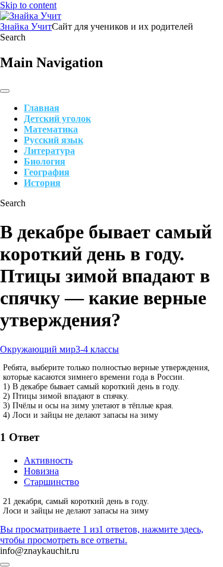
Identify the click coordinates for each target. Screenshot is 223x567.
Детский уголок (57, 119)
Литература (49, 151)
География (47, 172)
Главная (41, 108)
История (42, 183)
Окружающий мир (38, 349)
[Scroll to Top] (5, 564)
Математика (51, 129)
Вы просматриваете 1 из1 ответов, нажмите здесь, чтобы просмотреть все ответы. (101, 534)
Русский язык (53, 140)
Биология (44, 161)
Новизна (41, 471)
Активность (48, 460)
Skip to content (28, 5)
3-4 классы (97, 349)
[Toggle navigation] (5, 91)
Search (13, 37)
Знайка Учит (26, 26)
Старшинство (51, 482)
